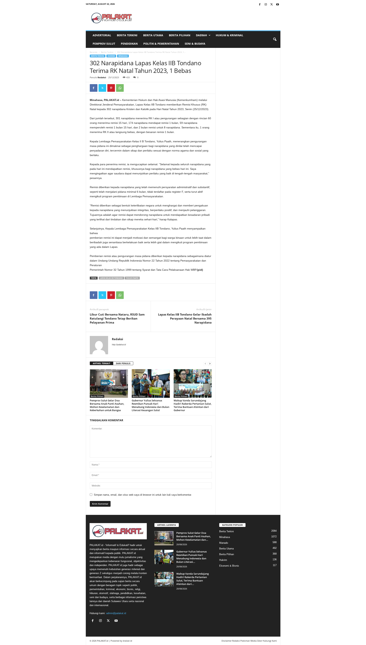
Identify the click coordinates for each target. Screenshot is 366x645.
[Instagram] (265, 4)
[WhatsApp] (120, 88)
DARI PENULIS (123, 363)
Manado (223, 542)
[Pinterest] (111, 88)
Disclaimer (227, 640)
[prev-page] (205, 364)
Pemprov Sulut (104, 43)
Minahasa (123, 56)
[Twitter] (271, 4)
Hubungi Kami (270, 640)
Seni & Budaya (195, 43)
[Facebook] (260, 4)
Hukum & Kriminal (229, 35)
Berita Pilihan (179, 35)
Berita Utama (153, 35)
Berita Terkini (127, 35)
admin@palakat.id (116, 613)
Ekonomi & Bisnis (229, 565)
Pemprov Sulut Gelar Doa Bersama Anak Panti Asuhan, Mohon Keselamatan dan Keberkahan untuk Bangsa (107, 405)
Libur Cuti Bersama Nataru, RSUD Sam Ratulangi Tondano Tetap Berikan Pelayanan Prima (117, 318)
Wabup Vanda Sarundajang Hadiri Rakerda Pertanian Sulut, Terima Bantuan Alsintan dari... (192, 579)
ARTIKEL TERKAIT (101, 363)
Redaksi (102, 77)
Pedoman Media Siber (251, 640)
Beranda (93, 52)
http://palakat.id (119, 344)
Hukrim (111, 56)
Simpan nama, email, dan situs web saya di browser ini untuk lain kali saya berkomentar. (143, 494)
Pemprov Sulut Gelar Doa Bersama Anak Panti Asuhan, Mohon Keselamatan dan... (193, 536)
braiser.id (127, 640)
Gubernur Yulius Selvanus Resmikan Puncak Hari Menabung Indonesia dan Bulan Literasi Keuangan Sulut (150, 405)
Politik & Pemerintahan (161, 43)
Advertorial (102, 35)
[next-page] (210, 364)
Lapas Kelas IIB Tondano (111, 278)
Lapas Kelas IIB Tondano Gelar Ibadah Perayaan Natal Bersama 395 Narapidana (185, 318)
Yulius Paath (132, 278)
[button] (274, 39)
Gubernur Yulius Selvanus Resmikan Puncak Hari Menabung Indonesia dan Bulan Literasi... (191, 557)
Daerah (201, 35)
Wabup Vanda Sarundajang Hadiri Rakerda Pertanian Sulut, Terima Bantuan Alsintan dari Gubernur (192, 405)
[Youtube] (277, 4)
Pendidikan (129, 43)
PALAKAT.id (102, 640)
